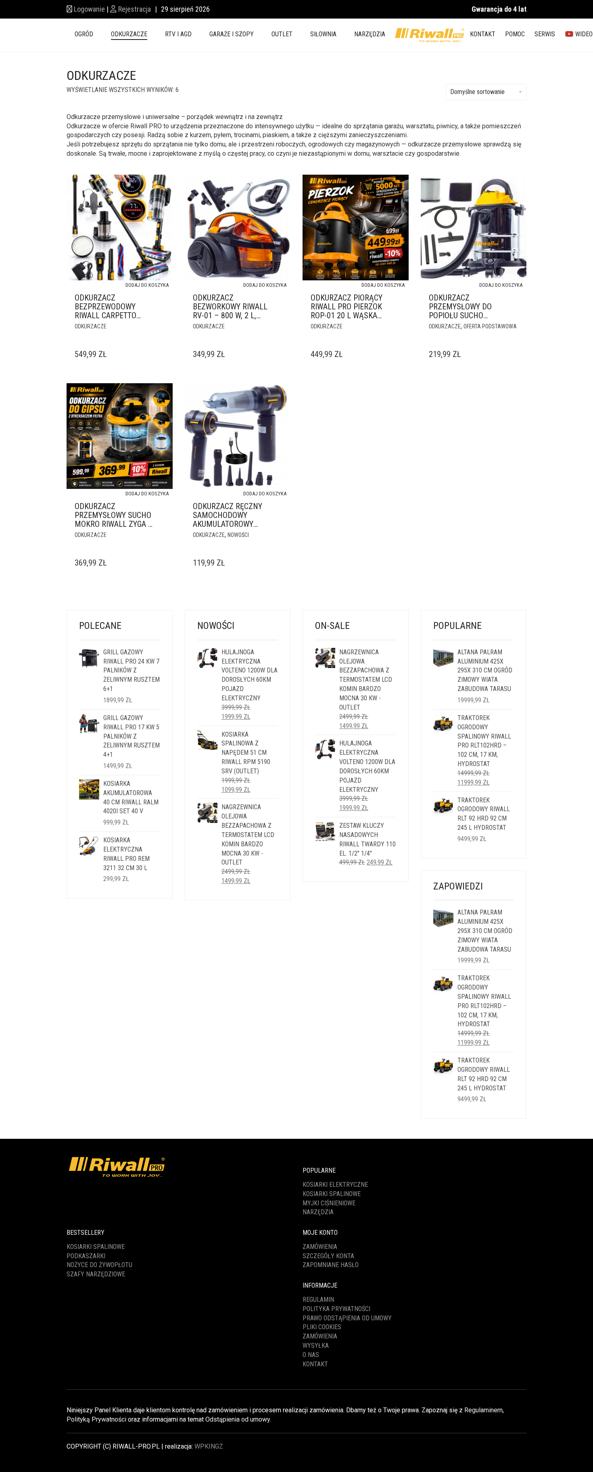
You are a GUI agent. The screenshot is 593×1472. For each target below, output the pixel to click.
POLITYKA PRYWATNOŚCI (336, 1309)
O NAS (311, 1355)
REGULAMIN (318, 1299)
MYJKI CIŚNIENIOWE (329, 1203)
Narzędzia (369, 34)
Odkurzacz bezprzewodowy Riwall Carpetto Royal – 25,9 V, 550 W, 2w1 (112, 315)
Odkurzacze (129, 34)
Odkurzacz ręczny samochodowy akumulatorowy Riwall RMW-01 (227, 519)
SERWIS (545, 34)
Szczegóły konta (328, 1256)
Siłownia (323, 34)
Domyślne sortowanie (477, 92)
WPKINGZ (208, 1446)
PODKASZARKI (86, 1256)
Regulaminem (483, 1410)
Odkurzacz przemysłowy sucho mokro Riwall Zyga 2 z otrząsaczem (113, 519)
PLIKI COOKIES (322, 1327)
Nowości (238, 535)
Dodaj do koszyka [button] (147, 285)
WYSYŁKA (316, 1345)
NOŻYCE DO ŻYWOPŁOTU (99, 1265)
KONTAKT (482, 34)
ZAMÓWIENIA (320, 1336)
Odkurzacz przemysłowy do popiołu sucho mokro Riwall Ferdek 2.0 (460, 315)
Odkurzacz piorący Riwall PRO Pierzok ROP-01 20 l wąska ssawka (346, 311)
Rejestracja (134, 9)
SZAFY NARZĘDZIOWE (96, 1274)
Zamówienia (320, 1247)
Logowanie (88, 9)
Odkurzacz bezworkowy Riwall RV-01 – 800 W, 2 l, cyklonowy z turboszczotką (230, 315)
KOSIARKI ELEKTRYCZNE (335, 1184)
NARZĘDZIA (318, 1212)
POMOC (515, 34)
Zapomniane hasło (331, 1265)
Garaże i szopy (231, 34)
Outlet (281, 34)
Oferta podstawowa (490, 326)
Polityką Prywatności (96, 1419)
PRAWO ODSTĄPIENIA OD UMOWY (347, 1318)
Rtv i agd (178, 34)
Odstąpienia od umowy (237, 1419)
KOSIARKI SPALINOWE (332, 1194)
